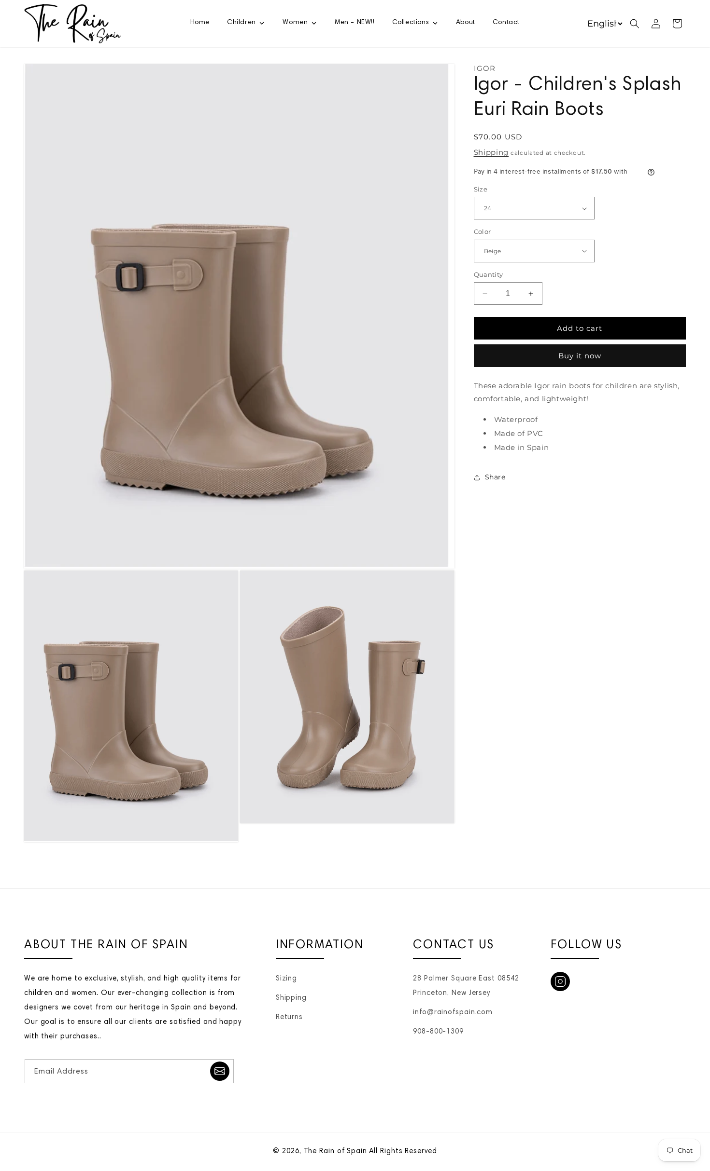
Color (482, 231)
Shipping (491, 152)
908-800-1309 (438, 1031)
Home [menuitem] (200, 22)
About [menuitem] (465, 22)
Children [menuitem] (241, 22)
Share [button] (495, 477)
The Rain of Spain (335, 1151)
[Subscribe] (219, 1071)
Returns (289, 1017)
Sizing (286, 978)
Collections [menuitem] (410, 22)
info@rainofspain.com (453, 1012)
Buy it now (579, 355)
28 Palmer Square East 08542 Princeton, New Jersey (466, 986)
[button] (634, 23)
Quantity (488, 274)
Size (481, 189)
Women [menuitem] (295, 22)
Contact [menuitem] (506, 22)
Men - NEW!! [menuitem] (355, 22)
